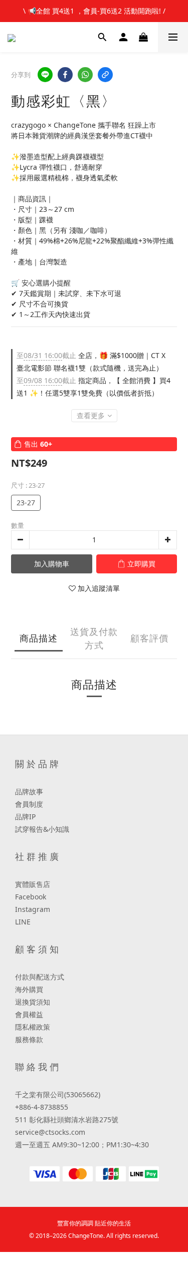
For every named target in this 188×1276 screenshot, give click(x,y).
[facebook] (65, 74)
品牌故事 (29, 791)
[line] (45, 74)
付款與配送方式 (39, 977)
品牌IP (25, 816)
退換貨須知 (32, 1002)
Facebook (30, 896)
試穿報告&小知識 (42, 829)
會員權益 (29, 1014)
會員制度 (29, 804)
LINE (23, 921)
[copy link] (105, 74)
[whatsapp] (85, 74)
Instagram (32, 909)
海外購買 (29, 989)
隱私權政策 (32, 1027)
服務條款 (29, 1039)
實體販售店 (32, 884)
